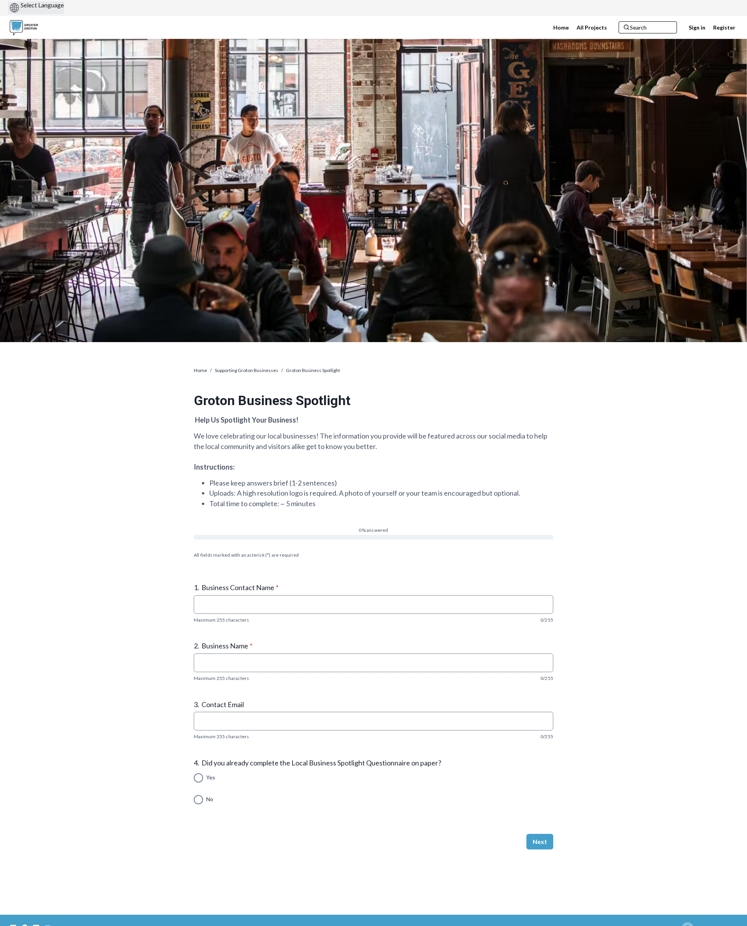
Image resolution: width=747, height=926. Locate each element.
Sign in (697, 27)
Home (200, 370)
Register (724, 27)
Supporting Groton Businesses (246, 370)
